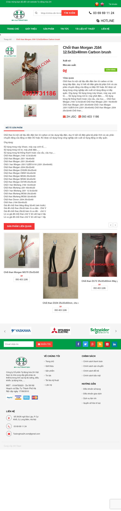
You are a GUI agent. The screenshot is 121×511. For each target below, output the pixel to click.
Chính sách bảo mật (92, 375)
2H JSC (71, 116)
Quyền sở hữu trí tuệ (92, 403)
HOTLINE (107, 20)
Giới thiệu (50, 366)
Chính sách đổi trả (91, 370)
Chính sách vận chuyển (93, 366)
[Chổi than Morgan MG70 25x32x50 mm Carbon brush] (21, 250)
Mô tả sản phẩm (14, 128)
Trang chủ (8, 39)
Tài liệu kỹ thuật (52, 380)
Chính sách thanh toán (93, 361)
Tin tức (48, 375)
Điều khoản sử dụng (92, 388)
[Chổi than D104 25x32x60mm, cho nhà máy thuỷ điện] (60, 266)
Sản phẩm (50, 370)
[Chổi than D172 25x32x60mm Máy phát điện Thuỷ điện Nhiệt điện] (99, 255)
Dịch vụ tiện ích (89, 398)
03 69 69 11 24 (103, 13)
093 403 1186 (90, 116)
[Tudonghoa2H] (19, 17)
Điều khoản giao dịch (92, 393)
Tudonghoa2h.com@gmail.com (26, 433)
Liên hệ (49, 384)
